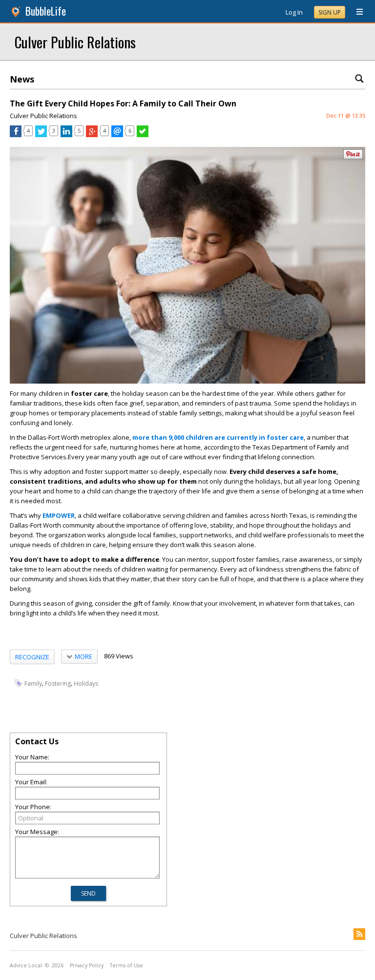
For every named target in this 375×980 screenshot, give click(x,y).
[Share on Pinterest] (353, 157)
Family (33, 683)
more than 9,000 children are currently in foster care (218, 437)
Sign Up (329, 12)
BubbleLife (45, 11)
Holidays (86, 683)
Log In (294, 12)
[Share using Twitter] (41, 134)
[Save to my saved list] (142, 134)
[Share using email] (117, 134)
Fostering (58, 683)
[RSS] (359, 934)
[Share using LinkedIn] (66, 134)
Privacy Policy (87, 965)
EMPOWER (58, 515)
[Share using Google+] (92, 134)
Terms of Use (126, 965)
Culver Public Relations (75, 41)
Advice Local (26, 965)
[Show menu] (356, 12)
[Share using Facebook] (15, 134)
